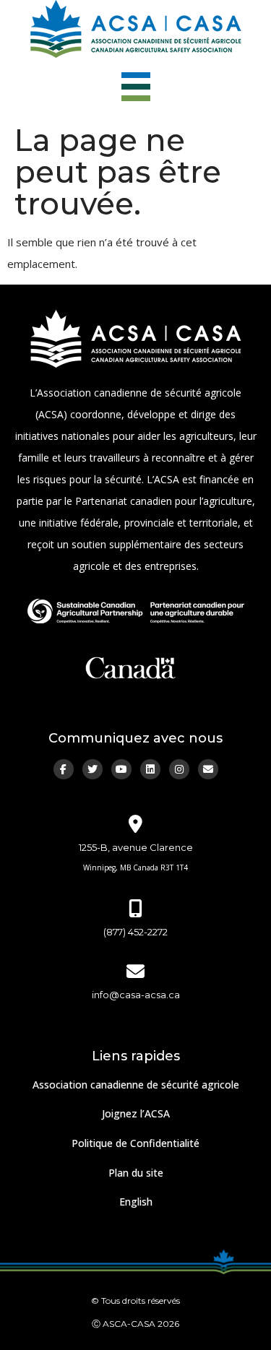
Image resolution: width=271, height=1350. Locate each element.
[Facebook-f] (63, 769)
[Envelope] (208, 769)
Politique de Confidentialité (135, 1143)
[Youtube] (121, 769)
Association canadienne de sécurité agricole (136, 1084)
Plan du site (135, 1173)
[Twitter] (92, 769)
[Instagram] (179, 769)
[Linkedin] (150, 769)
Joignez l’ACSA (136, 1113)
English (135, 1201)
